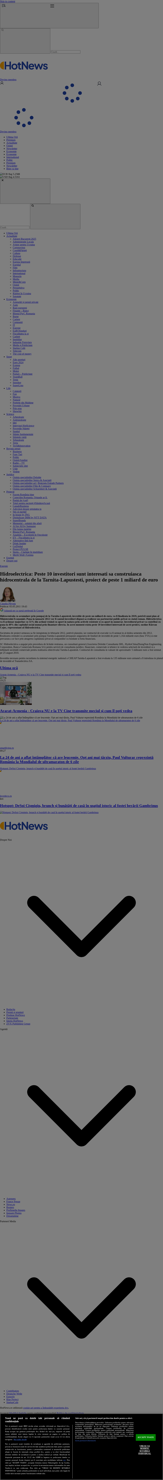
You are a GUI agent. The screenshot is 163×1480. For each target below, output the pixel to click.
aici (64, 1460)
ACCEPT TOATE (146, 1437)
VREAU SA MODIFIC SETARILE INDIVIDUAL (144, 1450)
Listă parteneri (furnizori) (85, 1441)
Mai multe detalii (20, 1439)
